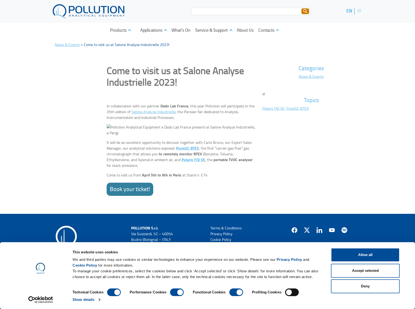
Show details (83, 299)
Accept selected (365, 270)
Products (119, 30)
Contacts (266, 30)
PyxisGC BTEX (187, 148)
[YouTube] (332, 230)
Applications (151, 30)
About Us (245, 30)
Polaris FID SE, (274, 108)
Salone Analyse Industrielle (153, 112)
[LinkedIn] (319, 230)
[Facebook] (294, 230)
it (359, 11)
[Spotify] (344, 230)
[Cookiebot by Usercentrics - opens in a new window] (41, 299)
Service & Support (212, 30)
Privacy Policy (289, 259)
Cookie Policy (85, 265)
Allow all (365, 255)
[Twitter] (307, 230)
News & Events (67, 44)
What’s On (180, 30)
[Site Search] (305, 11)
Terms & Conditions (226, 228)
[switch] (177, 292)
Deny (365, 286)
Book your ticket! (130, 189)
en (349, 11)
